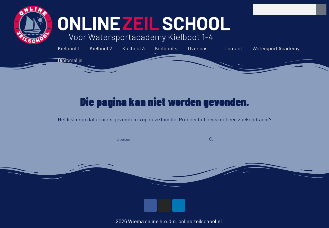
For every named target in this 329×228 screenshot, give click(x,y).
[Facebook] (150, 205)
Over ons (197, 48)
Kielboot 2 (101, 48)
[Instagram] (164, 205)
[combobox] (159, 139)
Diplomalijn (70, 60)
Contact (233, 48)
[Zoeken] (321, 9)
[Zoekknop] (211, 139)
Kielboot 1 (68, 48)
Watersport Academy (275, 48)
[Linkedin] (178, 205)
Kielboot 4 (166, 48)
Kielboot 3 (133, 48)
